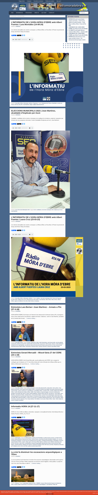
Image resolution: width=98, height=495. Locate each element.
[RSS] (82, 10)
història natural (41, 393)
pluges (31, 104)
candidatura (39, 209)
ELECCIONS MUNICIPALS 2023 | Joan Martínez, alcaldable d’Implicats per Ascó (33, 112)
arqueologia (25, 483)
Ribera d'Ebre (22, 346)
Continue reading (31, 318)
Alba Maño (54, 103)
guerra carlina (26, 393)
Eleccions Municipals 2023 (24, 209)
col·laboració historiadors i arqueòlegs (50, 440)
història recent (47, 441)
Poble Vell (55, 484)
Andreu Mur (49, 388)
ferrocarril (51, 392)
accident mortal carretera (48, 437)
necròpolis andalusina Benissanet (44, 397)
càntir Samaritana (43, 342)
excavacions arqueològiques (39, 484)
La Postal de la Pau (37, 396)
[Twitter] (87, 10)
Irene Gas (17, 443)
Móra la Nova (54, 299)
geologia (13, 393)
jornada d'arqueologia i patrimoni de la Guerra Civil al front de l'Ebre (46, 443)
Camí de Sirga (14, 390)
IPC (22, 104)
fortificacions (57, 392)
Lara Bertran (27, 345)
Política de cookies (50, 1)
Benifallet (50, 439)
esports (23, 441)
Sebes (54, 398)
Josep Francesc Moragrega (48, 394)
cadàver (38, 298)
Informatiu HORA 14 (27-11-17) (25, 406)
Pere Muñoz (37, 398)
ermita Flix (13, 345)
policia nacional (31, 446)
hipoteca (41, 441)
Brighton (54, 439)
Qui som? (59, 1)
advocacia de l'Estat (26, 439)
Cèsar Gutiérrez (37, 392)
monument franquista (37, 444)
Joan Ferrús (21, 443)
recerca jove (43, 398)
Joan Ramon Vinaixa (19, 394)
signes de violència (18, 301)
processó (33, 345)
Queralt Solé (38, 446)
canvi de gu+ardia (51, 342)
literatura (44, 396)
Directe (37, 12)
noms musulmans (56, 397)
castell (19, 390)
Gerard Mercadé (18, 393)
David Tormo (24, 484)
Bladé (61, 389)
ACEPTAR (50, 493)
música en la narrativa (32, 397)
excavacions (30, 484)
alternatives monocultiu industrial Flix (38, 388)
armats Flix (33, 342)
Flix (17, 345)
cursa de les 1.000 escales (45, 343)
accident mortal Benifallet (37, 437)
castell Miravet (30, 390)
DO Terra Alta (18, 104)
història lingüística (33, 393)
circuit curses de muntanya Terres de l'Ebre (31, 440)
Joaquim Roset (28, 394)
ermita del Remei (59, 343)
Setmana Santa (34, 346)
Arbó (54, 388)
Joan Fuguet (57, 393)
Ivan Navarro (51, 393)
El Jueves (61, 440)
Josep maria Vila (58, 394)
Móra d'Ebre (48, 299)
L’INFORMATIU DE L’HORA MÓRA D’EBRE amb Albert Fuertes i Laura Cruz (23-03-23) (36, 218)
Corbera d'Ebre (17, 484)
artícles (56, 388)
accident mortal (27, 437)
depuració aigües (45, 392)
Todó (57, 398)
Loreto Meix (48, 396)
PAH (43, 444)
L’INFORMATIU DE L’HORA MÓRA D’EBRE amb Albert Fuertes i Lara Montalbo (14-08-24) (36, 23)
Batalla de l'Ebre (32, 483)
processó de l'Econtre (40, 345)
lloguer (12, 444)
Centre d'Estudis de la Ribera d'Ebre (22, 392)
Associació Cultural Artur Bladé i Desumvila (45, 389)
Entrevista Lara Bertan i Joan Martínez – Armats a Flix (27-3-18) (36, 308)
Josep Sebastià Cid (15, 396)
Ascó (16, 209)
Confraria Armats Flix (21, 343)
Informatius (19, 12)
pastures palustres (21, 398)
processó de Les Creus (50, 345)
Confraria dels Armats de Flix (32, 343)
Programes (28, 12)
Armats (28, 342)
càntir (37, 342)
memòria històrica (19, 444)
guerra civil (31, 441)
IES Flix (46, 393)
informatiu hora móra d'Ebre (33, 299)
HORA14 (52, 441)
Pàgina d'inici (22, 1)
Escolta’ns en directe (38, 1)
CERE (32, 392)
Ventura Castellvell (19, 400)
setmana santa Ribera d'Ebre (53, 346)
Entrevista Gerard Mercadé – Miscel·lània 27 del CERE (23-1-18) (36, 354)
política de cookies (34, 492)
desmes (53, 343)
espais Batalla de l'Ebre (16, 441)
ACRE (28, 388)
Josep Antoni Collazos (37, 394)
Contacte (29, 1)
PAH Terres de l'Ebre (49, 444)
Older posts (13, 489)
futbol (27, 441)
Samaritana (28, 346)
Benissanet (57, 389)
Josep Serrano (23, 396)
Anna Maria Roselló (43, 439)
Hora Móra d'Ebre (19, 103)
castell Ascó (24, 390)
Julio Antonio (30, 396)
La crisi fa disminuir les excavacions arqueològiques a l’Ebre (36, 453)
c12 (57, 439)
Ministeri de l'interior (27, 444)
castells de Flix (46, 390)
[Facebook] (84, 10)
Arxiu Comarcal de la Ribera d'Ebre (27, 389)
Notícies (30, 103)
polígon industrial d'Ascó (38, 104)
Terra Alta (25, 301)
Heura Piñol (36, 441)
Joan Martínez (26, 104)
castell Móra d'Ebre (38, 390)
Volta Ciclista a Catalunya (33, 301)
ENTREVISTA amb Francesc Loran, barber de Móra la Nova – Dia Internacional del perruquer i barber (77, 38)
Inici (12, 12)
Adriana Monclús (18, 439)
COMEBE (38, 483)
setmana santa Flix (42, 346)
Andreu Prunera (35, 439)
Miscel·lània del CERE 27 (21, 397)
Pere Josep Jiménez (29, 398)
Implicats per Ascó (58, 209)
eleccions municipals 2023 (48, 209)
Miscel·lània (54, 396)
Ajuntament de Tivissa (47, 103)
